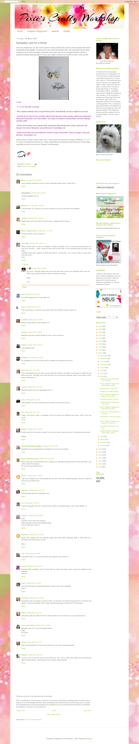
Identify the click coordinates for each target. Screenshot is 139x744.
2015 (100, 452)
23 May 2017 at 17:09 (34, 655)
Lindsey (24, 218)
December (104, 355)
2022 (100, 338)
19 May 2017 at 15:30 (46, 459)
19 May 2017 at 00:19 (34, 180)
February (103, 442)
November (104, 358)
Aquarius (24, 490)
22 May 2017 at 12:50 (42, 625)
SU (28, 166)
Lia (22, 412)
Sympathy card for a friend (109, 399)
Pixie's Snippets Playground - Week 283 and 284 (110, 384)
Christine (24, 598)
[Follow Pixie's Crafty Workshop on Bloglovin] (105, 188)
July (101, 370)
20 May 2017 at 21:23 (33, 613)
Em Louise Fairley (28, 625)
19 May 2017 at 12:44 (31, 412)
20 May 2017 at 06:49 (32, 553)
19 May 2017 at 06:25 (36, 205)
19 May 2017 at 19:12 (31, 503)
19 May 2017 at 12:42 (34, 387)
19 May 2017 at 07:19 (37, 243)
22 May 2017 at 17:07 (33, 642)
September (104, 364)
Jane (23, 307)
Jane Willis (25, 243)
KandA (23, 332)
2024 (100, 332)
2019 (100, 347)
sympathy (33, 166)
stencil (24, 166)
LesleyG (24, 320)
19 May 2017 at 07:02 (44, 231)
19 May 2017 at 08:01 (35, 320)
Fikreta (23, 345)
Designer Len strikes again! (109, 391)
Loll (22, 553)
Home (20, 31)
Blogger (89, 738)
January (103, 445)
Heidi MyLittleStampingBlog (31, 446)
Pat (22, 370)
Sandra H (24, 357)
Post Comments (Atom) (34, 719)
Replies (26, 264)
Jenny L (24, 515)
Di (27, 268)
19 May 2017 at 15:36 (34, 475)
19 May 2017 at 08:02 (34, 332)
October (103, 361)
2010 (100, 467)
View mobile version (54, 714)
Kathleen (24, 534)
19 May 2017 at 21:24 (36, 534)
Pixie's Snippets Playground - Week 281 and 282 (110, 408)
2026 (100, 326)
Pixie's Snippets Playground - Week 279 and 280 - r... (110, 395)
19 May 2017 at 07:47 (33, 307)
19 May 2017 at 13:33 (34, 429)
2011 (100, 464)
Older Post (87, 710)
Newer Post (21, 710)
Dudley (66, 31)
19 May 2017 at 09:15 (39, 268)
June (102, 373)
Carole (23, 387)
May (102, 376)
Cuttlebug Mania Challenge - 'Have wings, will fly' (110, 432)
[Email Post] (35, 164)
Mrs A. (23, 180)
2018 (100, 350)
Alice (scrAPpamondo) (29, 459)
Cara (23, 400)
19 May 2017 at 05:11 (38, 193)
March (102, 439)
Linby (23, 642)
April (102, 436)
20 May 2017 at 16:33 (36, 598)
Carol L (24, 475)
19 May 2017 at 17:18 (36, 490)
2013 (100, 458)
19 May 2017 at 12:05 (32, 370)
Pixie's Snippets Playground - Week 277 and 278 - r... (110, 422)
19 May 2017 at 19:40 (35, 515)
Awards (55, 31)
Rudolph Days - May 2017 (109, 388)
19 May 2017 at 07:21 (33, 294)
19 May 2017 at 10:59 (34, 345)
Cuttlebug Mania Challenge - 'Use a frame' (110, 380)
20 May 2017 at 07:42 (34, 566)
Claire (23, 613)
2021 (100, 341)
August (103, 367)
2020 (100, 344)
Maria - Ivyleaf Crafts (29, 231)
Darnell (24, 655)
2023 (100, 335)
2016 (100, 449)
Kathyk (24, 429)
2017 (100, 353)
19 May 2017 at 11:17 (36, 357)
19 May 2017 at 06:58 (35, 218)
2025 (100, 329)
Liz (22, 503)
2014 (100, 455)
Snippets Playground (37, 31)
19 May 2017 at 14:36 (50, 446)
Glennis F (25, 205)
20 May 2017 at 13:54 (33, 583)
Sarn (23, 294)
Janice (23, 566)
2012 (100, 461)
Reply (23, 186)
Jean (23, 583)
